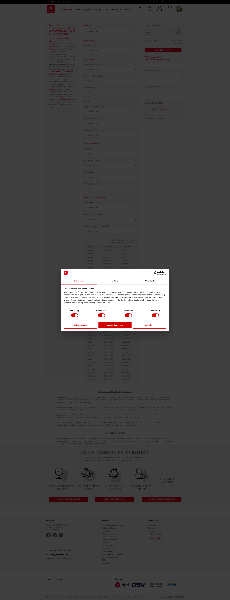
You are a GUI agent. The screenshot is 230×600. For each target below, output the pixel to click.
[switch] (101, 315)
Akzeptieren (149, 325)
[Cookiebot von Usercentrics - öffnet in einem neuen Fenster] (155, 273)
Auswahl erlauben (115, 325)
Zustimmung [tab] (79, 281)
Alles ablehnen (80, 325)
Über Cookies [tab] (150, 281)
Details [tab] (115, 281)
